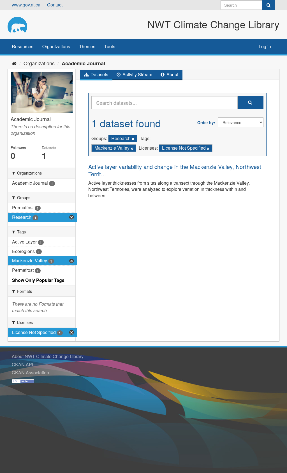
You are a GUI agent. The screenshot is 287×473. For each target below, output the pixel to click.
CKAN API (22, 364)
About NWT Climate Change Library (48, 356)
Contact (55, 4)
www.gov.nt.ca (26, 4)
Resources (22, 46)
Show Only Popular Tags (38, 280)
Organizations (56, 46)
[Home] (14, 63)
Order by (205, 122)
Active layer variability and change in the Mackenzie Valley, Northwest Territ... (174, 170)
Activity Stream (136, 74)
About (171, 74)
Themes (87, 46)
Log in (265, 46)
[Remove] (133, 138)
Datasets (98, 74)
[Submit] (268, 5)
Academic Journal (83, 63)
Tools (109, 46)
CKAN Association (30, 372)
